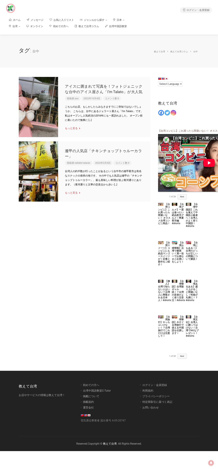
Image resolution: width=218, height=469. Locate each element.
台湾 (15, 26)
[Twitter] (167, 112)
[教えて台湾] (10, 8)
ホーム (16, 19)
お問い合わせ (150, 407)
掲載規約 (88, 402)
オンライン (36, 26)
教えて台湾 (110, 443)
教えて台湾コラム (88, 26)
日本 (119, 19)
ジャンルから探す (93, 19)
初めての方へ (60, 26)
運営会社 (88, 407)
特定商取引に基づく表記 (157, 402)
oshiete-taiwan (82, 163)
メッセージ (36, 19)
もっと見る (71, 128)
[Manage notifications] (211, 463)
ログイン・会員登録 (197, 10)
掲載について (91, 396)
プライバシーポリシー (156, 396)
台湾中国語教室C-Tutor (97, 390)
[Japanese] (166, 78)
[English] (163, 78)
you (77, 98)
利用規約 (147, 390)
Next (182, 197)
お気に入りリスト (63, 19)
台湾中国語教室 (117, 26)
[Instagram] (173, 112)
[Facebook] (161, 112)
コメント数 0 (112, 98)
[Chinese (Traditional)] (159, 78)
